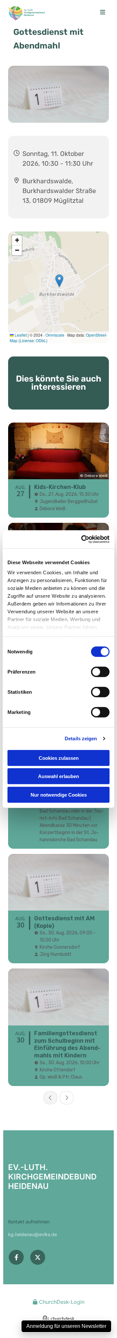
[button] (100, 12)
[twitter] (38, 1257)
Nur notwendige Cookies (59, 794)
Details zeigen (81, 738)
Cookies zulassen (59, 757)
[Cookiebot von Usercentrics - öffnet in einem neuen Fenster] (83, 539)
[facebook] (16, 1257)
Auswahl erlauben (58, 776)
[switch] (100, 671)
